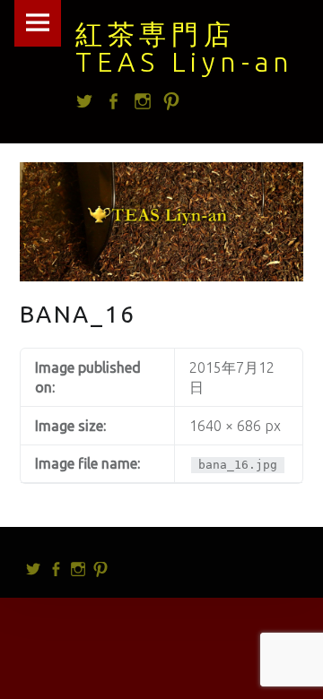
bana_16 (78, 314)
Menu (37, 23)
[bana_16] (162, 173)
